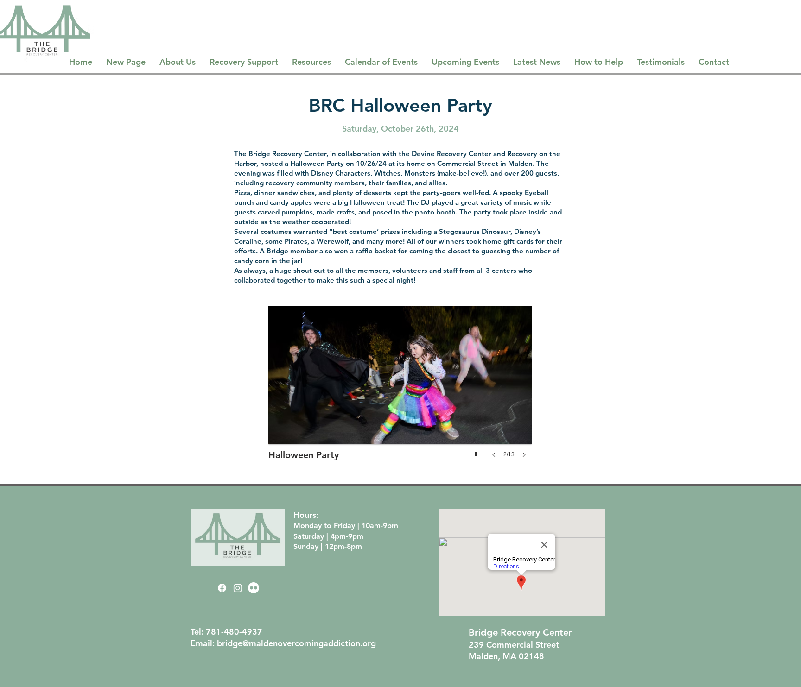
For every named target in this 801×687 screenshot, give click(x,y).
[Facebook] (222, 587)
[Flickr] (253, 587)
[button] (389, 391)
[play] (477, 452)
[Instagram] (237, 587)
